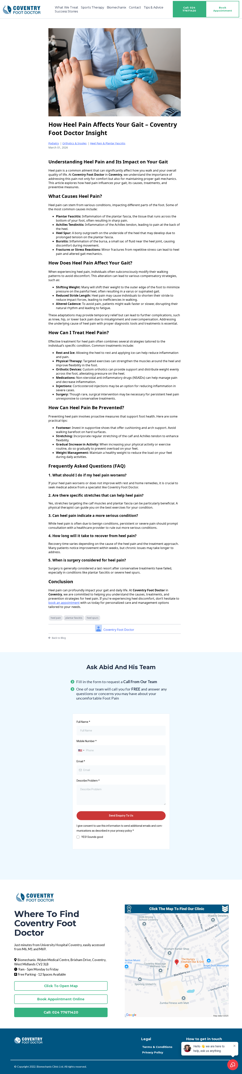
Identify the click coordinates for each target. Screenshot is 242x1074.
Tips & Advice (153, 7)
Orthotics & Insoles (74, 143)
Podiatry (53, 143)
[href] (177, 965)
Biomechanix (116, 7)
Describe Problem (88, 780)
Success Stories (66, 11)
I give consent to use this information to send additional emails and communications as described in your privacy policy (120, 828)
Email (81, 761)
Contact (135, 7)
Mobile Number (87, 741)
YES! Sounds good (92, 836)
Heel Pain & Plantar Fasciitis (107, 143)
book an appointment (64, 603)
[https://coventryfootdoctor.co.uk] (22, 9)
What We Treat (66, 7)
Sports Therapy (92, 7)
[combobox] (81, 750)
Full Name (83, 721)
